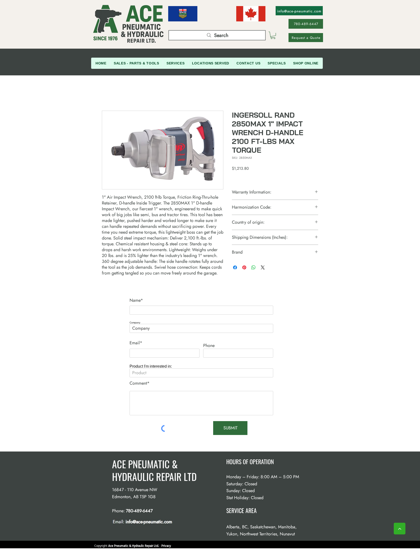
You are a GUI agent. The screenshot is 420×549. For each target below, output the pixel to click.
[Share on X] (263, 267)
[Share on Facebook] (235, 267)
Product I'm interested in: (151, 366)
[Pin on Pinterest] (244, 267)
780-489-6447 (139, 511)
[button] (273, 35)
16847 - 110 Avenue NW (134, 490)
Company (135, 322)
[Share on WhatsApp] (253, 267)
